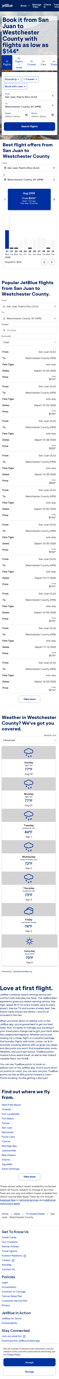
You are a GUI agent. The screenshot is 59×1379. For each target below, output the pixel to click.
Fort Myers (8, 1118)
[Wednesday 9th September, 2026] (48, 248)
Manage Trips (36, 5)
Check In (47, 5)
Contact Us (8, 1269)
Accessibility (9, 1287)
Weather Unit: (50, 735)
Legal (5, 1282)
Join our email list (14, 1336)
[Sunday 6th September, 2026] (34, 244)
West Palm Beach (11, 1104)
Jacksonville (9, 1150)
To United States (35, 1213)
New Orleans (9, 1155)
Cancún (6, 1141)
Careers (8, 1260)
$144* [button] (10, 51)
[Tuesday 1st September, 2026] (11, 248)
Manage (29, 1371)
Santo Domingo (11, 1168)
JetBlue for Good (11, 1318)
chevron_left (5, 199)
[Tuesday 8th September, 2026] (44, 243)
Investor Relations (14, 1255)
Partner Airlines (10, 1246)
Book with (6, 336)
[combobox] (29, 168)
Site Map (7, 1264)
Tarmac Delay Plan (12, 1296)
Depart (8, 113)
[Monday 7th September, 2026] (39, 243)
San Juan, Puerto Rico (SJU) (21, 97)
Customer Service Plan (14, 1300)
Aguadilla (7, 1164)
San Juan (7, 1127)
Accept (29, 1362)
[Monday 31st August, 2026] (7, 239)
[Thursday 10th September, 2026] (53, 244)
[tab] (7, 63)
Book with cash (14, 86)
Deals (17, 1213)
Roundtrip (11, 79)
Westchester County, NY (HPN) (23, 106)
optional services (29, 1200)
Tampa (5, 1123)
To (6, 104)
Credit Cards (9, 1237)
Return (34, 113)
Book (25, 5)
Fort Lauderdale (10, 1114)
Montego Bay (9, 1146)
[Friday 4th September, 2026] (25, 244)
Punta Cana (8, 1136)
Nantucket (7, 1132)
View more (29, 1176)
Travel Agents (9, 1251)
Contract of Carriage (13, 1291)
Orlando (6, 1109)
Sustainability (9, 1323)
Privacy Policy (13, 1354)
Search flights (29, 126)
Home (5, 1213)
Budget (5, 324)
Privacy (6, 1305)
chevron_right (54, 199)
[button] (30, 79)
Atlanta (6, 1159)
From (7, 94)
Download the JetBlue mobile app (21, 1340)
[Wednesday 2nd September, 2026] (16, 248)
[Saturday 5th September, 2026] (30, 248)
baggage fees (8, 1200)
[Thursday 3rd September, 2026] (21, 245)
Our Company (10, 1241)
